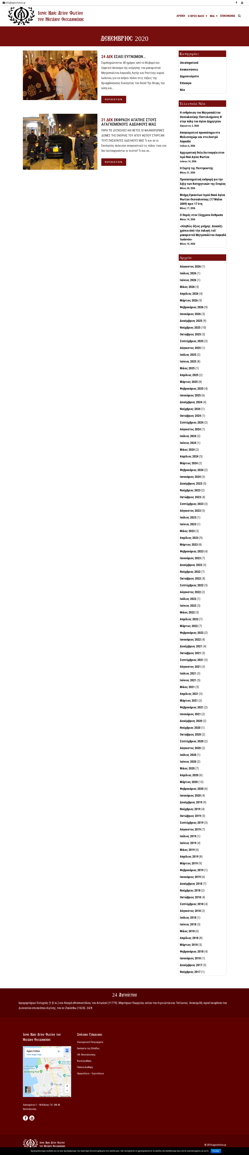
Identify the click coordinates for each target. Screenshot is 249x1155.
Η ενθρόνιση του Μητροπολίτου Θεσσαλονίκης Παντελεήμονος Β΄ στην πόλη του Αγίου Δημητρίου (201, 117)
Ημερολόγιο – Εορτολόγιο (90, 1073)
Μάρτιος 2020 (189, 782)
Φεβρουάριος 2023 (191, 551)
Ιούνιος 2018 (188, 924)
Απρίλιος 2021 (189, 694)
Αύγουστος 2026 (190, 266)
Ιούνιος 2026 (188, 280)
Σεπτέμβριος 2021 (191, 660)
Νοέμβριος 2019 (190, 809)
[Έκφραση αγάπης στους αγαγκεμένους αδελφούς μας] (60, 142)
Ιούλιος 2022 (188, 599)
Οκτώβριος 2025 (190, 334)
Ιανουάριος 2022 (190, 639)
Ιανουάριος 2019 (190, 877)
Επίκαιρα (185, 83)
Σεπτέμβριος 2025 (191, 341)
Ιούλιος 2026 (188, 273)
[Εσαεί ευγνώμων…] (60, 75)
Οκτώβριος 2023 (190, 497)
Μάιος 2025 (187, 368)
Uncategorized (189, 62)
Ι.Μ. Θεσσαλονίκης (86, 1054)
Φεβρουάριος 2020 (191, 788)
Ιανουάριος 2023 (190, 558)
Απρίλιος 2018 (189, 938)
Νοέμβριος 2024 (190, 409)
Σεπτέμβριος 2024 (191, 422)
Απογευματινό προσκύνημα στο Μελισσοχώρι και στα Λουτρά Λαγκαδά (200, 137)
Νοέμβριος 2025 (190, 327)
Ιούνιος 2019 (188, 843)
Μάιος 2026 (187, 287)
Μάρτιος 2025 (189, 382)
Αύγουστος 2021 (190, 666)
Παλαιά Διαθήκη (85, 1067)
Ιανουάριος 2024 (190, 476)
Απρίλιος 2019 (189, 856)
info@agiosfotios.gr (15, 2)
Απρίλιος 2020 (189, 775)
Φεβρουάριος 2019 (191, 870)
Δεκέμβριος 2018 (191, 883)
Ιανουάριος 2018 (190, 958)
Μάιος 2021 (187, 687)
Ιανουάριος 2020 (190, 795)
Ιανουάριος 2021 (190, 714)
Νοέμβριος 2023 (190, 490)
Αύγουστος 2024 (190, 429)
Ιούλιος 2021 (188, 673)
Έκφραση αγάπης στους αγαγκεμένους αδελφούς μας (129, 122)
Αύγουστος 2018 (190, 911)
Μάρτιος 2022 (189, 626)
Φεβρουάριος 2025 (191, 388)
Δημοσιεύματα (189, 76)
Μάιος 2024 (187, 449)
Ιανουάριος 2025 (190, 395)
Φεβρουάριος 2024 (191, 470)
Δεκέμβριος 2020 (191, 721)
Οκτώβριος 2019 (190, 816)
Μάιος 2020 (187, 768)
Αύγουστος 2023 (190, 510)
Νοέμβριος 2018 (190, 890)
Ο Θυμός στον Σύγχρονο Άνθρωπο (201, 215)
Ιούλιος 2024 (188, 436)
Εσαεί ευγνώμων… (130, 56)
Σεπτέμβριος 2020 (191, 741)
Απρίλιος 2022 (189, 619)
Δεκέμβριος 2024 (191, 402)
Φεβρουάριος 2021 (191, 707)
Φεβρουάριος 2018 (191, 951)
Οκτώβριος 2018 (190, 897)
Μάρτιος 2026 (189, 300)
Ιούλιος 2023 (188, 517)
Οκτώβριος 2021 (190, 653)
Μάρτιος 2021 (189, 700)
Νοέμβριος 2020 (190, 727)
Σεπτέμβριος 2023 (191, 504)
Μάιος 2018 (187, 931)
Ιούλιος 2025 (188, 354)
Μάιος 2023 (187, 531)
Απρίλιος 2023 (189, 538)
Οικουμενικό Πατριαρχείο (90, 1042)
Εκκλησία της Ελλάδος (88, 1048)
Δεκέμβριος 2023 (191, 483)
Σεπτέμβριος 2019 (191, 822)
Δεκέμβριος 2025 (191, 320)
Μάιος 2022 (187, 612)
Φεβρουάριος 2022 (191, 632)
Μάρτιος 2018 (189, 944)
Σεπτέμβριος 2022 (191, 585)
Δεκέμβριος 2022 (191, 565)
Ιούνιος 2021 (188, 680)
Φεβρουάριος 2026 (191, 307)
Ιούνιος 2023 (188, 524)
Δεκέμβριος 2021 (191, 646)
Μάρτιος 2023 (189, 544)
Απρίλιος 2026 (189, 293)
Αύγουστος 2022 (190, 592)
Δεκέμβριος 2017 (191, 965)
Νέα (182, 90)
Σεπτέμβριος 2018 (191, 904)
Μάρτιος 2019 (189, 863)
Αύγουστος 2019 (190, 829)
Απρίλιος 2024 (189, 456)
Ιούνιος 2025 (188, 361)
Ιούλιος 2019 (188, 836)
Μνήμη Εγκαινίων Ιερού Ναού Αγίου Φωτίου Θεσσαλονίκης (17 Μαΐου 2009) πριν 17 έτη (202, 199)
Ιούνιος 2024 (188, 443)
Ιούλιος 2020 (188, 755)
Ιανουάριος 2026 (190, 314)
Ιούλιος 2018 (188, 917)
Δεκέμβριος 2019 (191, 802)
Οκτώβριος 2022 (190, 578)
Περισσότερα (114, 99)
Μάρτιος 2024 (189, 463)
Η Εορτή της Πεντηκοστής (196, 168)
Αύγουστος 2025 (190, 348)
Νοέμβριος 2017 (190, 972)
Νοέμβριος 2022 (190, 571)
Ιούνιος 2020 (188, 761)
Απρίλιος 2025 (189, 375)
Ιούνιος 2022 (188, 605)
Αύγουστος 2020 (190, 748)
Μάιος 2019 (187, 849)
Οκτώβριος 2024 (190, 415)
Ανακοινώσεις (189, 69)
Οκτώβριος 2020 (190, 734)
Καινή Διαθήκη (84, 1060)
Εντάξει (216, 1151)
